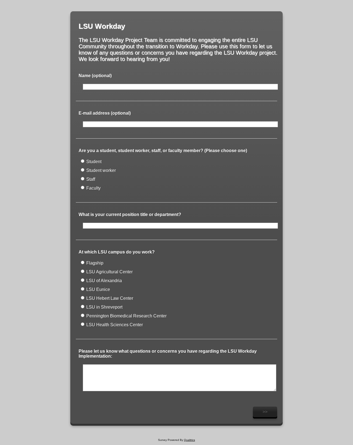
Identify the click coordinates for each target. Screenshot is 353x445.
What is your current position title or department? (130, 214)
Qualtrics (189, 439)
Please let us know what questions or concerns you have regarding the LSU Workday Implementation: (168, 353)
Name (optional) (95, 75)
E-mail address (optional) (105, 113)
